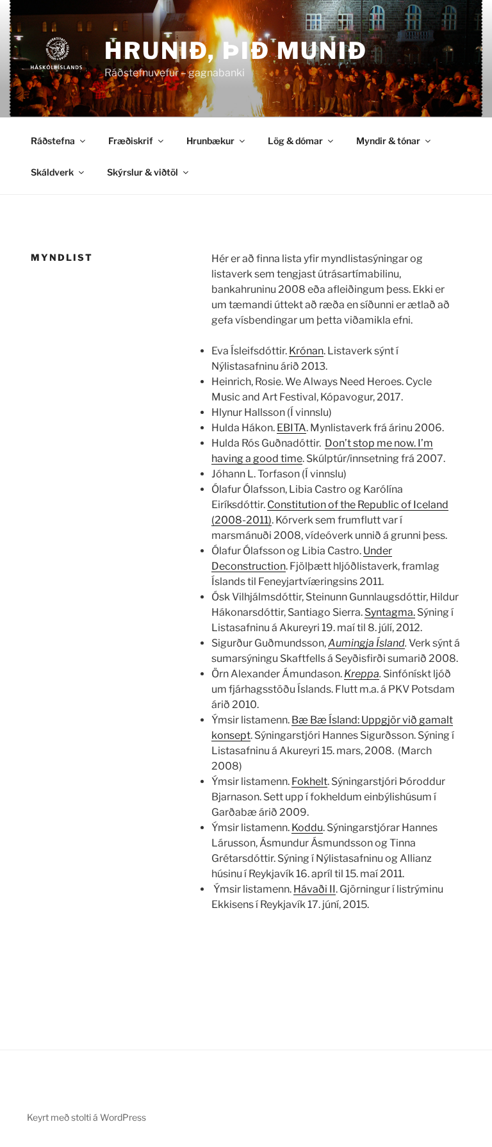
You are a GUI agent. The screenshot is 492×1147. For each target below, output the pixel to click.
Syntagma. (390, 612)
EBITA (291, 428)
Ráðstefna (53, 140)
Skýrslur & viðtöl (142, 172)
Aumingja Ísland (366, 643)
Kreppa (361, 674)
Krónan (306, 351)
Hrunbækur (210, 140)
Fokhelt (309, 781)
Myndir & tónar (388, 140)
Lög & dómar (295, 140)
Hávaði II (314, 889)
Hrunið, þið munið (236, 51)
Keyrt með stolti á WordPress (86, 1117)
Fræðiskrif (130, 140)
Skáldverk (52, 172)
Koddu (307, 827)
